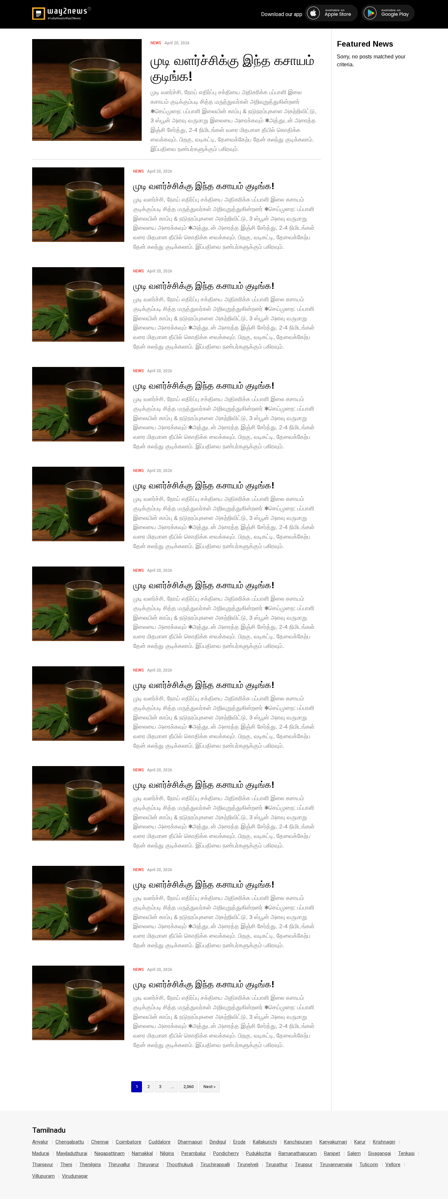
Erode (239, 1142)
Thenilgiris (90, 1164)
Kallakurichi (265, 1142)
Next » (209, 1086)
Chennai (100, 1142)
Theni (66, 1164)
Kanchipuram (298, 1142)
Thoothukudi (179, 1164)
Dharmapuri (190, 1142)
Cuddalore (160, 1142)
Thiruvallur (119, 1164)
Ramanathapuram (297, 1153)
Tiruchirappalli (215, 1164)
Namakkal (142, 1153)
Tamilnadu (49, 1130)
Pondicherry (226, 1153)
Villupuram (43, 1176)
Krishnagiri (384, 1142)
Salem (354, 1153)
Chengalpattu (69, 1142)
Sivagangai (379, 1153)
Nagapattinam (109, 1153)
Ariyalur (40, 1142)
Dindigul (218, 1142)
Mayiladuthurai (71, 1153)
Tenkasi (406, 1153)
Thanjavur (42, 1164)
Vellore (392, 1164)
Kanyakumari (333, 1142)
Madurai (40, 1153)
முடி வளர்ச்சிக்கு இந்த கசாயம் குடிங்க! (232, 68)
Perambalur (193, 1153)
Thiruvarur (148, 1164)
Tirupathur (277, 1164)
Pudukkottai (258, 1153)
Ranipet (332, 1153)
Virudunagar (75, 1176)
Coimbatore (128, 1142)
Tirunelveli (247, 1164)
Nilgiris (167, 1153)
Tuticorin (368, 1164)
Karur (360, 1142)
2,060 (188, 1086)
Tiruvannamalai (336, 1164)
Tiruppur (304, 1164)
